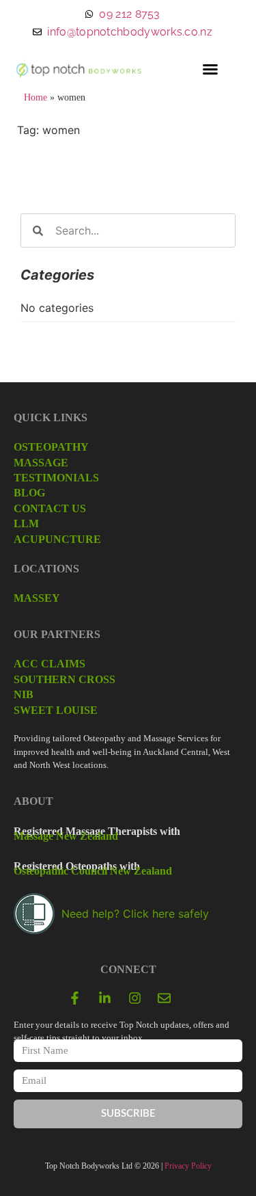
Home (35, 97)
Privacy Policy (188, 1166)
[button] (210, 69)
